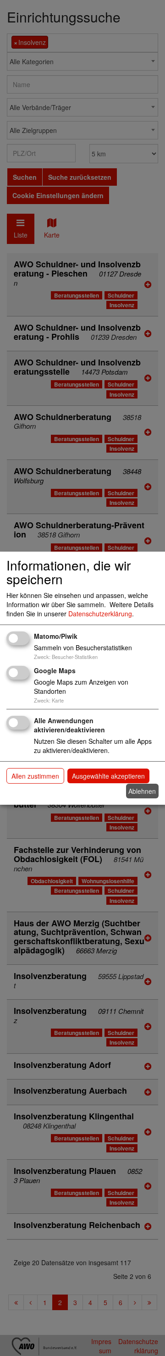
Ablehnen (142, 791)
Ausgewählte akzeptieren (108, 775)
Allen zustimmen (35, 775)
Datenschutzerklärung (100, 613)
